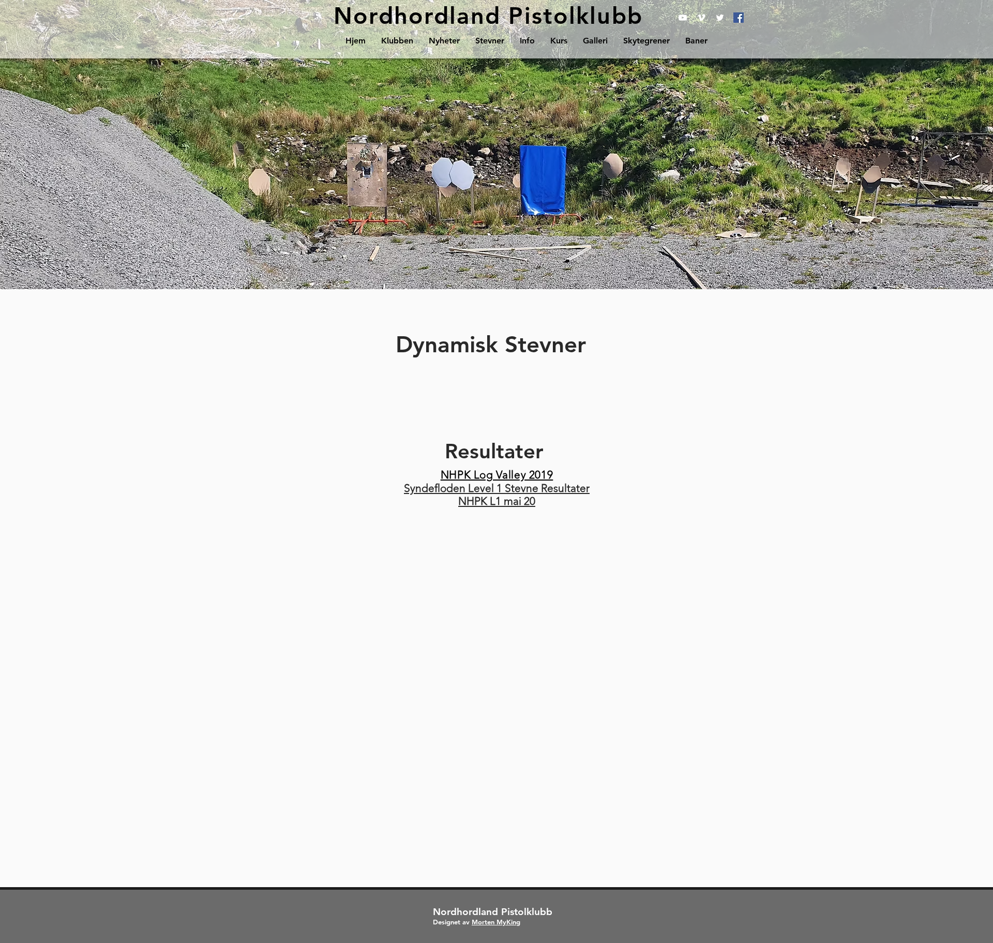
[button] (397, 40)
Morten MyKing (496, 922)
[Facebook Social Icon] (738, 17)
